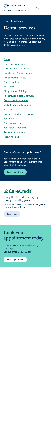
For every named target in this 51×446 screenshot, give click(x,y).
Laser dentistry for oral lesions (18, 114)
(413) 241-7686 (26, 251)
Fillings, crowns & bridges (16, 91)
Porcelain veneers (12, 123)
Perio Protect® (10, 118)
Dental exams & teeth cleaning (18, 73)
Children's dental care (14, 63)
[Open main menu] (44, 7)
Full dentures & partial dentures (19, 95)
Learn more (12, 214)
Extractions (9, 86)
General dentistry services (16, 100)
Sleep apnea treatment (14, 132)
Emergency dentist (12, 82)
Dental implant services (15, 77)
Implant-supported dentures (17, 104)
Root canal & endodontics (16, 127)
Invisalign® (9, 109)
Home (6, 21)
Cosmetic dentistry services (17, 68)
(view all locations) (20, 10)
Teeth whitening (11, 136)
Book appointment (15, 172)
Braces (7, 59)
